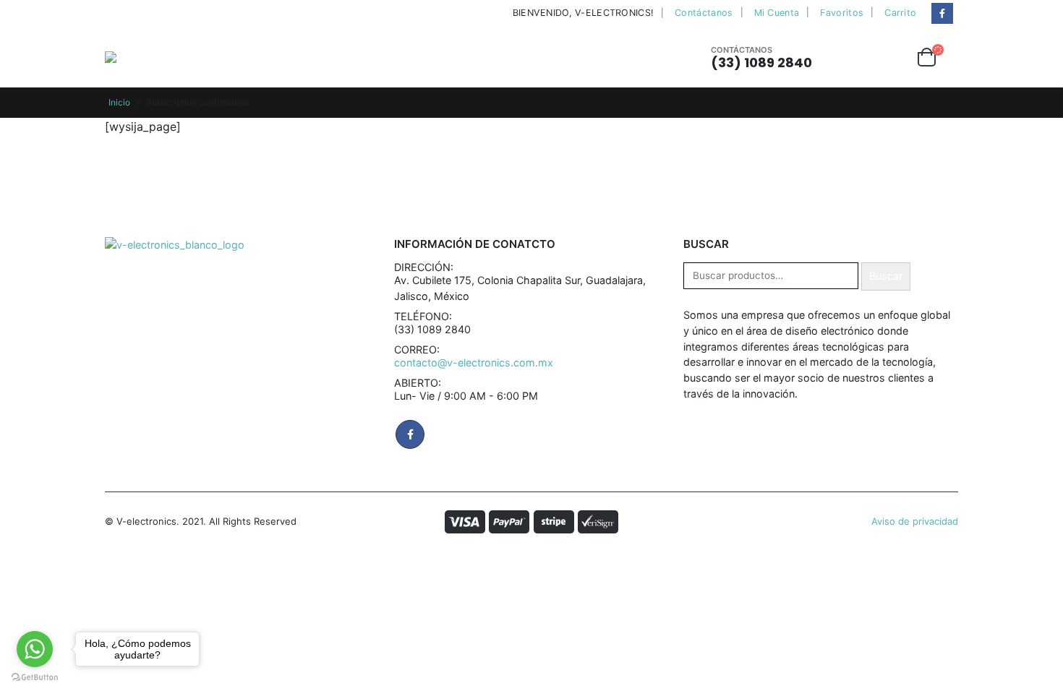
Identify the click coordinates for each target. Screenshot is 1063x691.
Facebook (410, 434)
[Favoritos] (889, 57)
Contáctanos (704, 12)
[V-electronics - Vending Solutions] (147, 57)
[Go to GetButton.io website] (35, 676)
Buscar (885, 276)
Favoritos (841, 12)
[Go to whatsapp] (35, 649)
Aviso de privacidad (914, 521)
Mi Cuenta (777, 12)
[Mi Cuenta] (849, 57)
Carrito (900, 12)
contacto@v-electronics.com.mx (473, 362)
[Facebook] (941, 13)
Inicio (119, 102)
